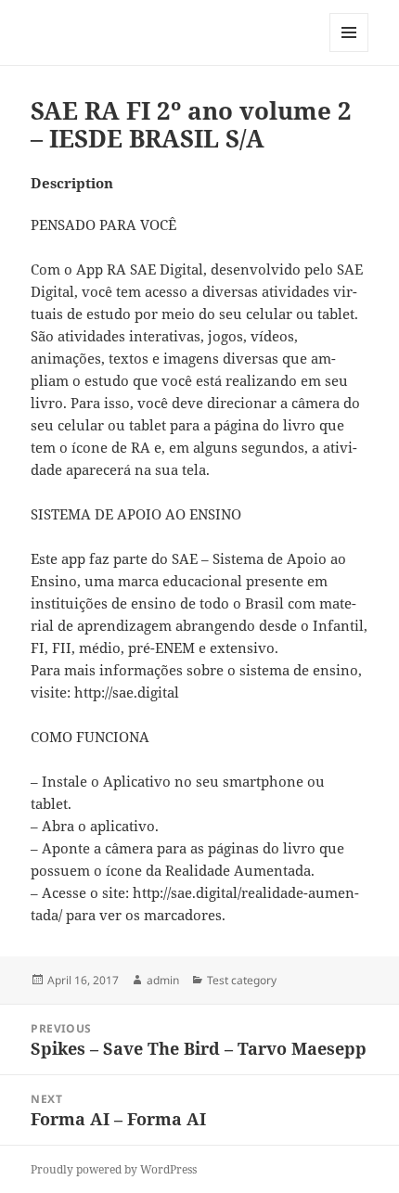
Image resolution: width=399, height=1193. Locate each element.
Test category (242, 980)
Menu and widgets (349, 51)
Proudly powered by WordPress (114, 1169)
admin (163, 980)
